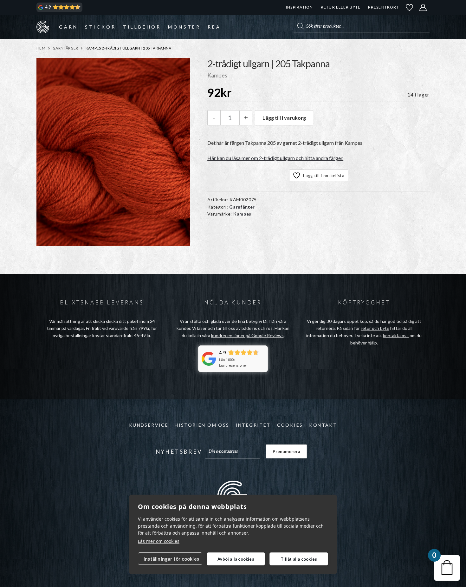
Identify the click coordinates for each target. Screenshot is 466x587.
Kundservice (148, 425)
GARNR (42, 26)
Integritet (253, 425)
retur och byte (375, 328)
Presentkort (383, 7)
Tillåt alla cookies (299, 559)
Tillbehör (142, 27)
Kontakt (323, 425)
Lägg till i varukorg (284, 118)
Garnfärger (65, 48)
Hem (40, 48)
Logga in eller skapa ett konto (423, 7)
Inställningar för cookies (171, 559)
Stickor (100, 27)
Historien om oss (202, 425)
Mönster (184, 27)
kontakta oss (396, 335)
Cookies (290, 425)
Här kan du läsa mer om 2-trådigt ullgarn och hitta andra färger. (275, 158)
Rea (214, 27)
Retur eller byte (341, 7)
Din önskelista (409, 7)
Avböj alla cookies (235, 559)
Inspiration (299, 7)
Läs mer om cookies (158, 541)
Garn (68, 27)
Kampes (242, 214)
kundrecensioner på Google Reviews (247, 335)
